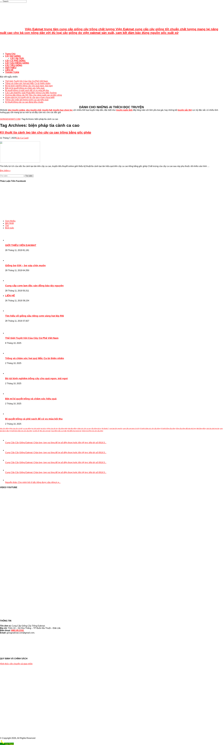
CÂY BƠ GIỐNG (13, 56)
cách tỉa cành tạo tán (212, 428)
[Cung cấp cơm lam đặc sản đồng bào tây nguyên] (12, 280)
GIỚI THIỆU (10, 68)
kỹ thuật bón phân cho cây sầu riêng (20, 431)
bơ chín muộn (35, 428)
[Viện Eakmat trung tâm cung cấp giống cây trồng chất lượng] (6, 49)
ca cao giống (27, 428)
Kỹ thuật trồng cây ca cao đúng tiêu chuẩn (24, 102)
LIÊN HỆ (9, 70)
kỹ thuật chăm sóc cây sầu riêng (150, 428)
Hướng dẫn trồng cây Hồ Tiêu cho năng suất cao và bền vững (33, 95)
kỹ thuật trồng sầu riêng (168, 428)
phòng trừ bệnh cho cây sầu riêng (92, 431)
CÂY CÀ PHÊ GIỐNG (15, 61)
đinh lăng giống (201, 428)
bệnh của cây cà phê (15, 428)
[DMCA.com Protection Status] (111, 651)
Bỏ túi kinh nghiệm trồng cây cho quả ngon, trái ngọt (29, 86)
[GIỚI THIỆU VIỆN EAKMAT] (12, 240)
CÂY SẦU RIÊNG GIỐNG (17, 63)
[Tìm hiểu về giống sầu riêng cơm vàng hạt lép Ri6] (12, 311)
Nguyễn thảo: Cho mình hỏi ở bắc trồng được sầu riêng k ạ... (33, 482)
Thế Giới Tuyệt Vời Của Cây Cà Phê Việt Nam (26, 81)
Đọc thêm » (5, 171)
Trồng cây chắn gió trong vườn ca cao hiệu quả (26, 100)
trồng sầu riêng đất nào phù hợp (186, 428)
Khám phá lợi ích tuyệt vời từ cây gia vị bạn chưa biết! (29, 97)
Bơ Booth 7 (105, 428)
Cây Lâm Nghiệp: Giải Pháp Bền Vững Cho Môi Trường (31, 93)
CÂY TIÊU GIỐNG (13, 65)
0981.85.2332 (17, 630)
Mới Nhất (9, 223)
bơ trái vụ (44, 428)
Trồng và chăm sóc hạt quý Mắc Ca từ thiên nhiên (27, 83)
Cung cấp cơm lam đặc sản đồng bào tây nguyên (34, 285)
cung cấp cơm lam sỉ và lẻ (131, 428)
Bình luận (9, 228)
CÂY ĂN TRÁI (17, 58)
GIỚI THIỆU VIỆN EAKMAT (20, 245)
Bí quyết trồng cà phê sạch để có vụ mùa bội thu (27, 90)
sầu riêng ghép (62, 428)
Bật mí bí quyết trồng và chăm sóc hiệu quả (24, 88)
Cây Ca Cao (21, 138)
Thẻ (7, 225)
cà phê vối (36, 431)
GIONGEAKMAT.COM (10, 119)
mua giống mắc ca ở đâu (59, 431)
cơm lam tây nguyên (115, 428)
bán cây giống (4, 428)
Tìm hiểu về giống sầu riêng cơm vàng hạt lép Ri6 (34, 315)
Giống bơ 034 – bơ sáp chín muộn (25, 265)
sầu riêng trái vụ (96, 428)
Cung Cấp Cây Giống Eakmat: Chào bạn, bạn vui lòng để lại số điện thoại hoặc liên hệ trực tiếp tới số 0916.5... (55, 443)
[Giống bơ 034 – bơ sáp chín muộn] (12, 260)
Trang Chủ (10, 54)
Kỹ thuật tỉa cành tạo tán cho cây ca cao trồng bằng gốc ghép (45, 132)
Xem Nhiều (10, 221)
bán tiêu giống (72, 428)
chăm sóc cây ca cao (84, 428)
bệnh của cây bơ (52, 428)
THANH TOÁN (12, 72)
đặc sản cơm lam (45, 431)
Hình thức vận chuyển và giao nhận (16, 664)
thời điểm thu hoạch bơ (74, 431)
